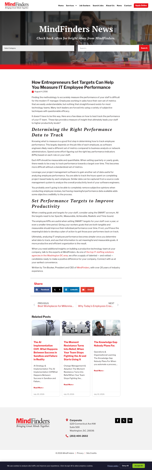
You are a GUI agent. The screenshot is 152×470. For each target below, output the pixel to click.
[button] (42, 289)
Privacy (80, 453)
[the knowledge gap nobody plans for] (106, 327)
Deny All (125, 466)
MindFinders (83, 267)
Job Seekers (84, 5)
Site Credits (91, 453)
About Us (110, 5)
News (119, 5)
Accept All (139, 466)
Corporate (76, 420)
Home (61, 5)
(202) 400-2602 (79, 435)
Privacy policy (112, 466)
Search (144, 48)
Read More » (39, 388)
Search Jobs (98, 5)
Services (70, 5)
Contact (128, 5)
